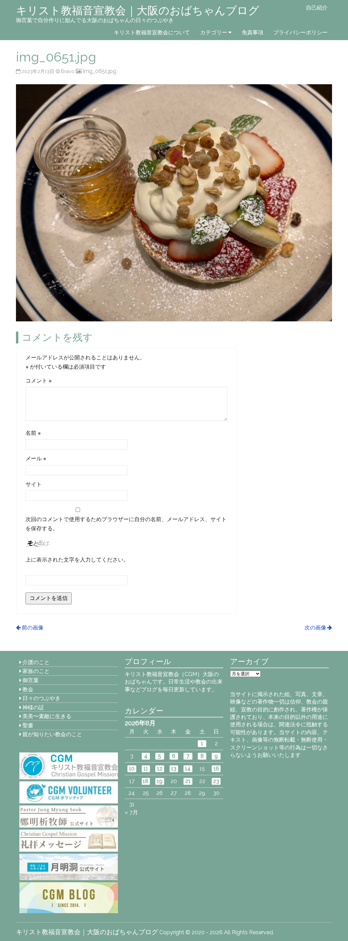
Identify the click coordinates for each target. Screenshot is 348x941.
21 (188, 781)
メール (35, 458)
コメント (38, 380)
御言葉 (30, 680)
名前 (33, 433)
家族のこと (36, 671)
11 (145, 768)
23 (216, 781)
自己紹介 (317, 7)
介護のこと (36, 662)
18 (146, 781)
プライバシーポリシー (300, 32)
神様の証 (33, 707)
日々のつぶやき (41, 698)
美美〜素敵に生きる (46, 716)
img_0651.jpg (99, 71)
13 (173, 768)
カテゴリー (213, 32)
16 (216, 768)
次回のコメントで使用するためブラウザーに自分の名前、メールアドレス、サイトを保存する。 (126, 524)
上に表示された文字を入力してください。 (77, 559)
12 (159, 768)
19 (159, 781)
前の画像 (33, 627)
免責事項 (252, 32)
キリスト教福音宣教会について (152, 32)
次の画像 (315, 627)
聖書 (27, 725)
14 (188, 768)
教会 (27, 689)
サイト (33, 484)
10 (132, 768)
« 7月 (131, 812)
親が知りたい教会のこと (52, 734)
